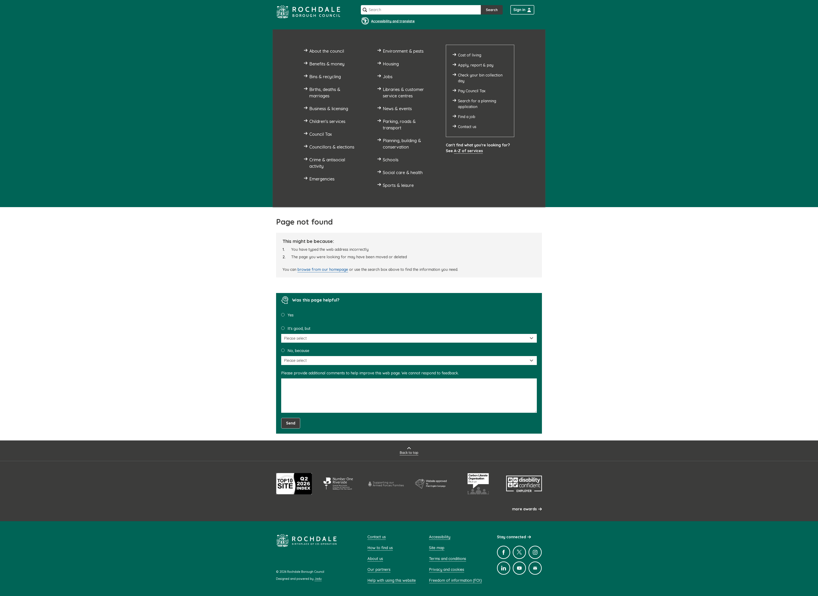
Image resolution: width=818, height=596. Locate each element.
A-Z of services (468, 150)
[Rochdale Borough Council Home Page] (308, 12)
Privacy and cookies (446, 569)
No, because (298, 350)
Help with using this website (391, 580)
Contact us (376, 536)
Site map (436, 547)
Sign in (519, 9)
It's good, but (299, 328)
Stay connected (511, 536)
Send (290, 423)
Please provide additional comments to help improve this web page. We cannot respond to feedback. (370, 373)
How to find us (380, 547)
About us (375, 558)
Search (492, 10)
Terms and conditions (447, 558)
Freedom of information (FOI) (455, 580)
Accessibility (439, 536)
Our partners (378, 569)
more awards (524, 509)
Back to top (409, 452)
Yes (291, 315)
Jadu (318, 579)
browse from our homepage (322, 269)
